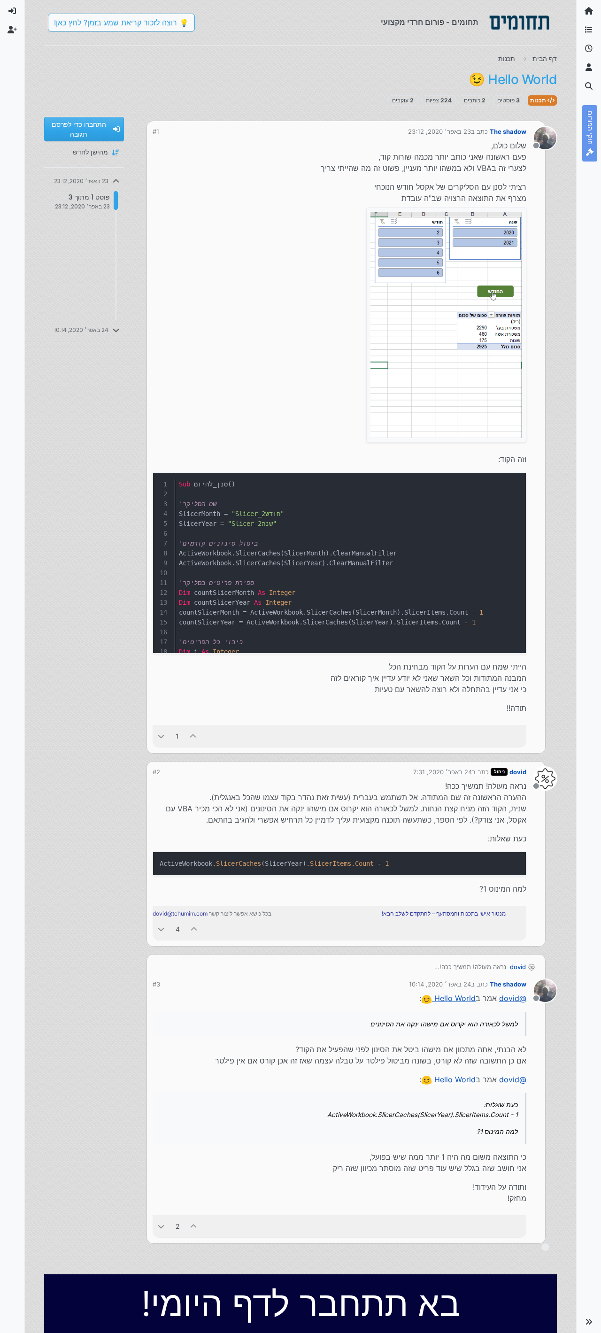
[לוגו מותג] (519, 22)
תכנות (538, 100)
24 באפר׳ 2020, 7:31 (442, 772)
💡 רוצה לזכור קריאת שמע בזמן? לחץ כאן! (121, 22)
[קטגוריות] (588, 30)
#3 (156, 984)
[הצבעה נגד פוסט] (161, 736)
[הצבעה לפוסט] (193, 736)
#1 (156, 131)
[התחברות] (12, 11)
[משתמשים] (588, 67)
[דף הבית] (588, 11)
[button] (588, 1321)
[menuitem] (12, 11)
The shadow (508, 131)
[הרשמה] (12, 30)
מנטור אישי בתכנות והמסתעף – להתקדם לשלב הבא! (444, 913)
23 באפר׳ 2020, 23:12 (439, 131)
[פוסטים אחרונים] (588, 48)
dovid (517, 772)
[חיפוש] (588, 86)
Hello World (454, 998)
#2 (156, 772)
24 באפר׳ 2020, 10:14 (440, 984)
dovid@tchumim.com (180, 913)
